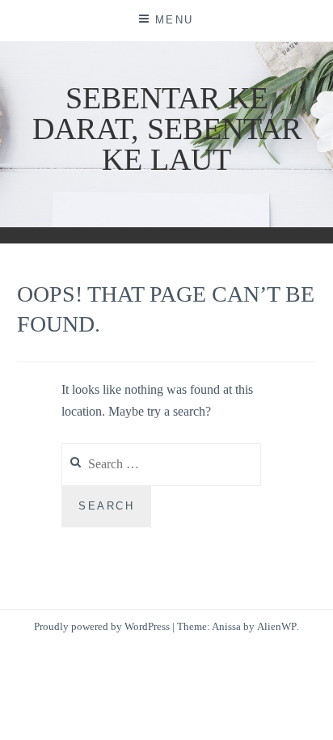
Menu (174, 20)
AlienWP (277, 626)
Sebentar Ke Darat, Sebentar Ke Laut (166, 128)
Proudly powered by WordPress (102, 626)
